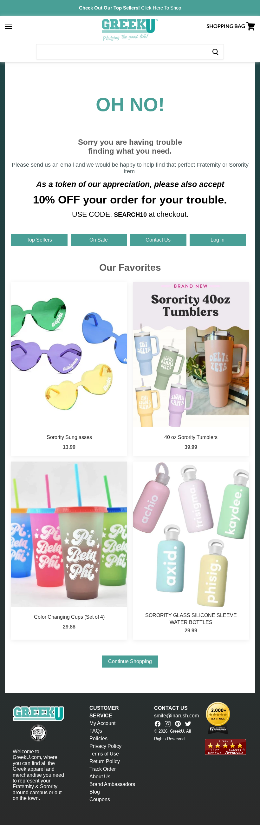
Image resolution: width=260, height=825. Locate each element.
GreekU (177, 731)
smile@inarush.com (176, 715)
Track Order (102, 769)
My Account (102, 723)
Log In (217, 240)
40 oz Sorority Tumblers (191, 437)
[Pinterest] (177, 723)
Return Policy (104, 761)
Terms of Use (104, 753)
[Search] (215, 51)
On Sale (98, 240)
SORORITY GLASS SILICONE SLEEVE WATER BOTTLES (191, 619)
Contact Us (158, 240)
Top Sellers (39, 240)
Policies (98, 738)
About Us (99, 776)
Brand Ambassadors (112, 784)
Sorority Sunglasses (69, 437)
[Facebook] (157, 723)
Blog (94, 792)
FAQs (95, 731)
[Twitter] (188, 723)
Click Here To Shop (161, 7)
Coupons (99, 799)
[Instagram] (167, 723)
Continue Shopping (130, 661)
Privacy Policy (105, 746)
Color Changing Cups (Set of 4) (69, 617)
